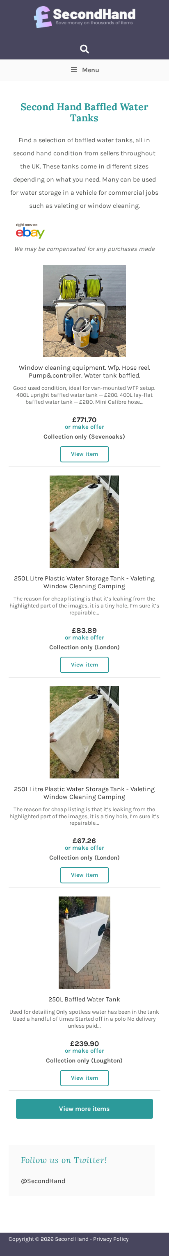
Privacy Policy (111, 1239)
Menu (90, 70)
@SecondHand (43, 1181)
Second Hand (72, 1239)
